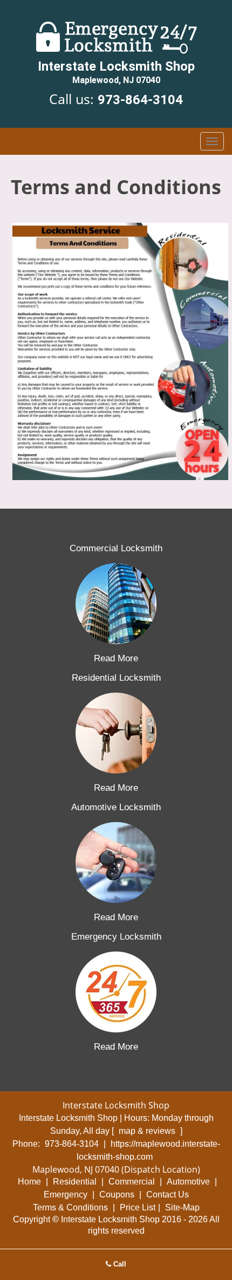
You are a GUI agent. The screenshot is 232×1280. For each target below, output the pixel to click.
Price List (137, 1207)
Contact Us (167, 1194)
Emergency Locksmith (116, 937)
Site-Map (182, 1207)
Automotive (188, 1181)
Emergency (65, 1194)
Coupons (116, 1194)
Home (29, 1181)
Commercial (131, 1181)
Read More (116, 658)
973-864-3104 (140, 99)
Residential (75, 1181)
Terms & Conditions (70, 1207)
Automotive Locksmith (116, 807)
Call (118, 1264)
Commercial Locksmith (116, 548)
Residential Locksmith (116, 678)
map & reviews (148, 1130)
